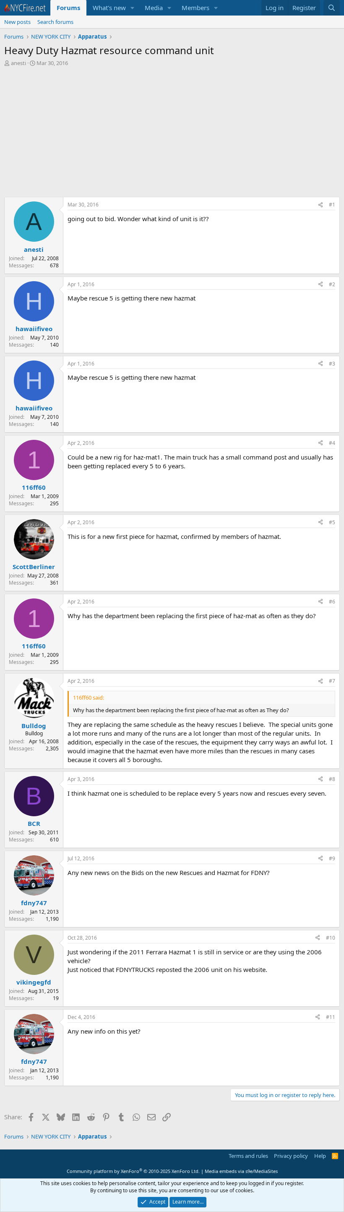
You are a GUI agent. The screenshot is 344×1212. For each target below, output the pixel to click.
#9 (332, 858)
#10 (330, 937)
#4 (332, 443)
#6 (332, 601)
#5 (332, 522)
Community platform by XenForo (133, 1171)
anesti (18, 63)
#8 (332, 779)
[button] (132, 8)
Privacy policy (291, 1156)
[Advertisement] (172, 134)
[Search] (331, 8)
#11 (330, 1017)
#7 (332, 680)
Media (154, 7)
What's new (109, 7)
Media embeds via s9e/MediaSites (241, 1171)
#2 (332, 284)
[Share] (320, 205)
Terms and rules (248, 1156)
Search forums (55, 22)
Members (195, 7)
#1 (332, 204)
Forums (68, 7)
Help (320, 1156)
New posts (17, 22)
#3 (332, 363)
